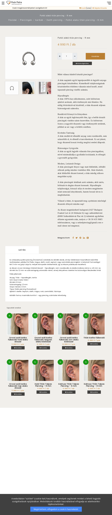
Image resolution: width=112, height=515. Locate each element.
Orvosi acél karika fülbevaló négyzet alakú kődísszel (43, 339)
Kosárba (95, 56)
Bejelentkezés (100, 8)
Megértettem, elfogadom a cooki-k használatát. (56, 509)
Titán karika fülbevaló (94, 337)
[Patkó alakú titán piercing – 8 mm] (28, 57)
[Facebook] (73, 237)
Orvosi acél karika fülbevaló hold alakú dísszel (18, 339)
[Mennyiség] (67, 56)
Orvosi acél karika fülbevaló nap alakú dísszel (18, 386)
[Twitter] (77, 237)
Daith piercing (54, 20)
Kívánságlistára (83, 63)
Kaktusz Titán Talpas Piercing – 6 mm (68, 385)
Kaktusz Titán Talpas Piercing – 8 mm (94, 385)
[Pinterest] (80, 237)
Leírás (22, 249)
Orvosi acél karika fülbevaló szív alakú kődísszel (68, 339)
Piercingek (26, 20)
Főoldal (12, 20)
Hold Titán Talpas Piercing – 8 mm (43, 385)
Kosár (83, 8)
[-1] (75, 56)
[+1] (60, 56)
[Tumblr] (87, 237)
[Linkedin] (84, 237)
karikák (39, 20)
